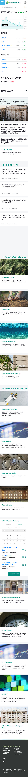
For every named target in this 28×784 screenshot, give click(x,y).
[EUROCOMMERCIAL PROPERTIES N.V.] (23, 565)
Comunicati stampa (6, 752)
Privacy (4, 770)
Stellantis (4, 38)
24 (7, 543)
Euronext (5, 748)
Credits (15, 770)
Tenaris (4, 59)
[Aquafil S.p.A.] (23, 557)
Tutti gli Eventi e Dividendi (10, 521)
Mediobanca (5, 67)
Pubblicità (17, 754)
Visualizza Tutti (14, 574)
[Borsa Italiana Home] (13, 2)
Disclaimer (19, 769)
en (5, 759)
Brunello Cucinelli (6, 45)
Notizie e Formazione (15, 388)
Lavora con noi (18, 752)
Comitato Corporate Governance (17, 749)
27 (17, 543)
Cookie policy (10, 770)
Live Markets (6, 750)
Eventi (20, 525)
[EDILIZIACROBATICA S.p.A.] (23, 549)
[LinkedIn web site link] (3, 761)
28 (20, 543)
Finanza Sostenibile (14, 256)
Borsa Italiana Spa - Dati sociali (9, 769)
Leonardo (4, 63)
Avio (3, 41)
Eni (2, 71)
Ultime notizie (10, 165)
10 (7, 538)
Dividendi (8, 525)
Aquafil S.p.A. (7, 555)
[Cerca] (25, 7)
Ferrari (3, 49)
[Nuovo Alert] (25, 550)
